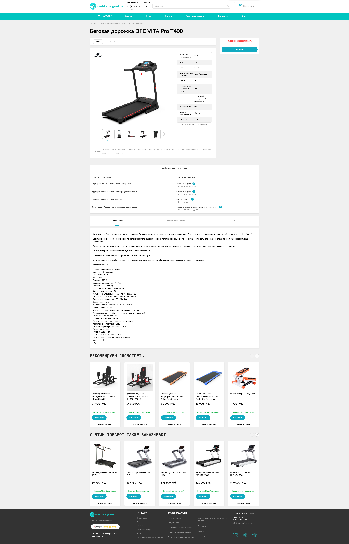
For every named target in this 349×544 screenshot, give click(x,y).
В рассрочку (142, 149)
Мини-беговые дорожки (170, 149)
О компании (142, 518)
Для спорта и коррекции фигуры (181, 537)
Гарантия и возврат (195, 16)
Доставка (141, 522)
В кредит (132, 149)
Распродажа (206, 149)
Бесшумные (122, 149)
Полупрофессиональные (190, 149)
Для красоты (203, 526)
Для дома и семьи (175, 523)
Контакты (223, 16)
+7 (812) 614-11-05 (137, 6)
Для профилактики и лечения (179, 532)
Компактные (154, 149)
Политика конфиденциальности (150, 537)
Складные (106, 153)
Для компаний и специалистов (180, 528)
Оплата (168, 16)
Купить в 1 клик (105, 425)
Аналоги (239, 49)
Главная (128, 16)
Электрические (117, 153)
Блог (243, 16)
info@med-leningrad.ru (242, 523)
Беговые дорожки (109, 149)
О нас (148, 16)
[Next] (257, 356)
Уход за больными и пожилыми (210, 537)
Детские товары (174, 518)
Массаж (201, 532)
